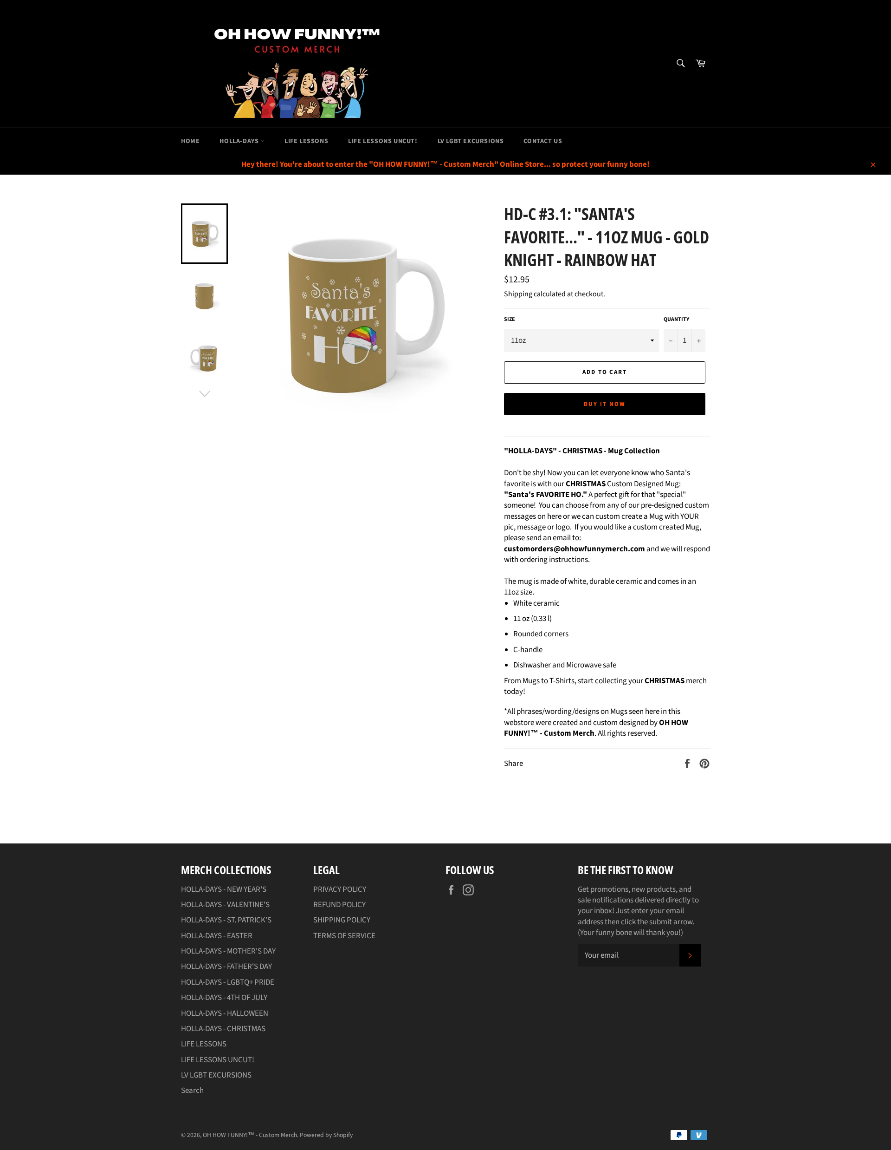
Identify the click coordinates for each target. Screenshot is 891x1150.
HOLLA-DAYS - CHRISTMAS (223, 1028)
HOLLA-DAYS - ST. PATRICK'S (226, 920)
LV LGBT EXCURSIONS (471, 141)
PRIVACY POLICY (339, 889)
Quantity (676, 319)
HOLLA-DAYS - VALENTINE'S (225, 904)
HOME (190, 141)
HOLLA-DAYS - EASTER (216, 935)
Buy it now (605, 404)
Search (192, 1090)
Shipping (518, 294)
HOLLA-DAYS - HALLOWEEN (224, 1013)
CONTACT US (542, 141)
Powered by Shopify (326, 1134)
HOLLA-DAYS (240, 141)
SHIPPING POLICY (341, 920)
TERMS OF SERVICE (344, 935)
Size (509, 319)
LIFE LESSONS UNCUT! (382, 141)
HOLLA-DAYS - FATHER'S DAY (226, 966)
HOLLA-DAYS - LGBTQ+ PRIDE (227, 982)
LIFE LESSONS (306, 141)
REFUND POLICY (339, 904)
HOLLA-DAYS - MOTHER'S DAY (228, 951)
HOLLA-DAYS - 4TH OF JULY (224, 997)
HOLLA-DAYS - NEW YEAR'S (223, 889)
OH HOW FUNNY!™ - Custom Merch (250, 1134)
